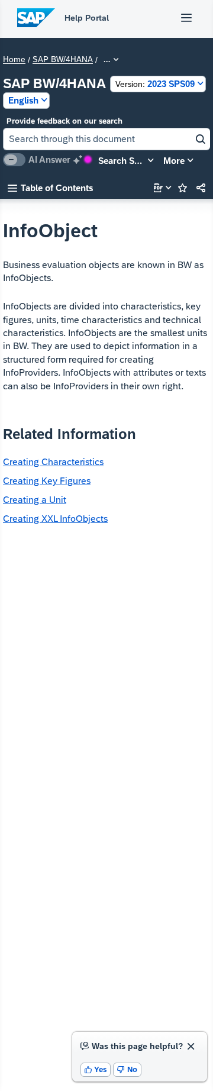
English (23, 100)
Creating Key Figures (47, 481)
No (127, 1069)
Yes (96, 1069)
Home (14, 59)
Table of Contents (50, 188)
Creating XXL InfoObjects (55, 519)
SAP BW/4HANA (63, 59)
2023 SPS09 (155, 84)
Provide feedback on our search (64, 121)
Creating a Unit (34, 500)
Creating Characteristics (53, 462)
